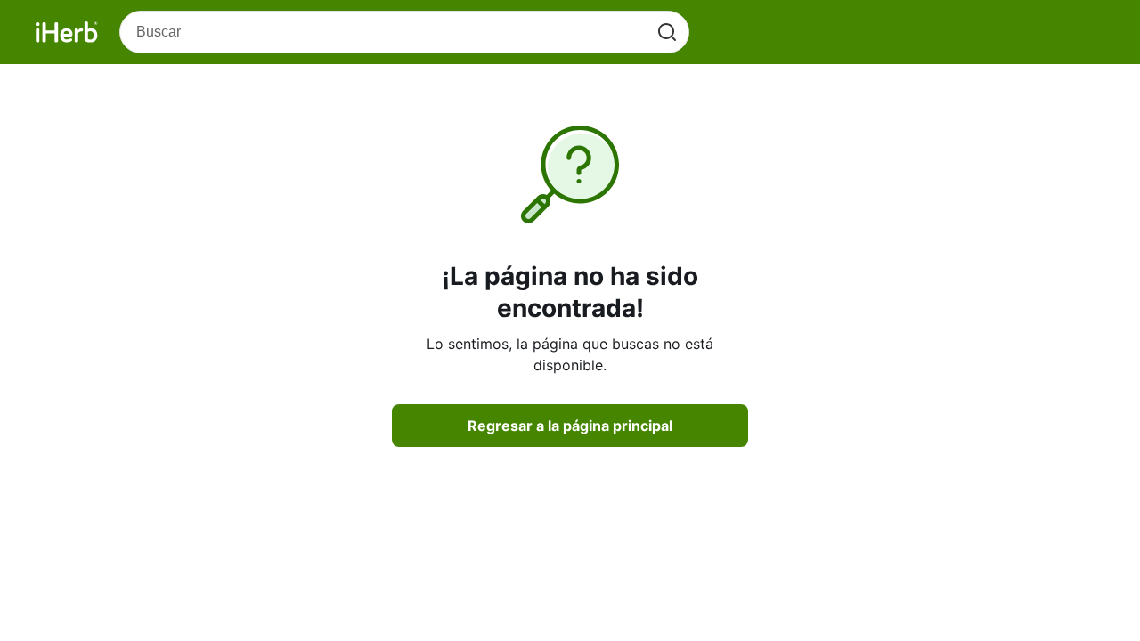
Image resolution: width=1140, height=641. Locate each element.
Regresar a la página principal (570, 425)
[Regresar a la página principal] (67, 32)
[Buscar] (667, 32)
